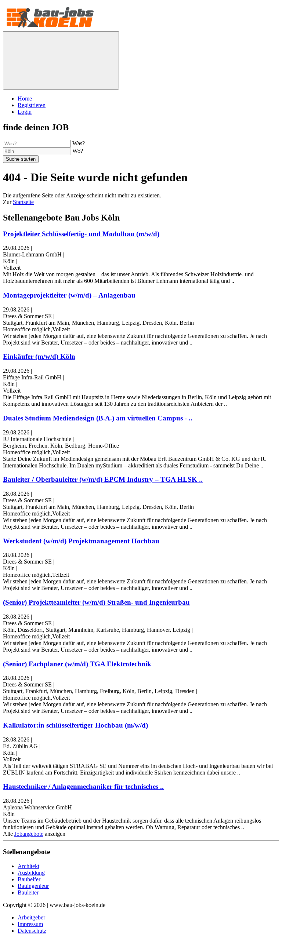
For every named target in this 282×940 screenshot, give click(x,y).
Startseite (23, 202)
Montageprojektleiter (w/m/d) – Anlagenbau (69, 295)
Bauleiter (28, 892)
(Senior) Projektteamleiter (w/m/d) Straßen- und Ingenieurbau (96, 602)
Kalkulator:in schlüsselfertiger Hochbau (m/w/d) (75, 725)
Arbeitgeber (31, 917)
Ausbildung (31, 873)
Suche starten (21, 159)
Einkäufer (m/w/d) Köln (39, 356)
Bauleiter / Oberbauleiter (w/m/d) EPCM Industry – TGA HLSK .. (103, 479)
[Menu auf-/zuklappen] (61, 60)
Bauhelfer (29, 879)
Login (25, 112)
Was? (78, 143)
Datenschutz (32, 931)
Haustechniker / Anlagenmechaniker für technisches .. (83, 786)
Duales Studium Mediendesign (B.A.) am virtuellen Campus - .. (97, 418)
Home (25, 98)
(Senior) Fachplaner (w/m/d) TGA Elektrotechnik (77, 664)
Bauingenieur (33, 886)
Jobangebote (28, 834)
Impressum (30, 924)
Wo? (77, 151)
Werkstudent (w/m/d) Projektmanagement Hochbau (81, 541)
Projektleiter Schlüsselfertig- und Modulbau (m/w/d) (81, 234)
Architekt (28, 866)
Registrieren (32, 105)
